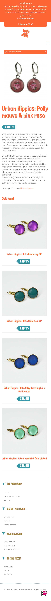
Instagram (8, 567)
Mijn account (9, 542)
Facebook (8, 574)
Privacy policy (41, 589)
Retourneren (9, 517)
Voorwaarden (10, 525)
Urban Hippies (26, 188)
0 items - (25, 24)
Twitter (7, 570)
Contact (7, 500)
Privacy (7, 521)
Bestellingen (9, 546)
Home (6, 492)
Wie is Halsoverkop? (12, 496)
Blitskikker (21, 589)
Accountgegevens (11, 549)
